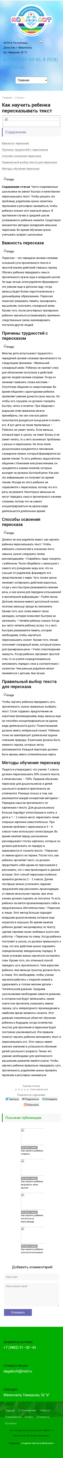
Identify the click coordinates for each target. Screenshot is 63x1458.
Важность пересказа (15, 143)
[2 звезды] (19, 1090)
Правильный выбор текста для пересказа (29, 162)
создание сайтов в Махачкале (37, 1443)
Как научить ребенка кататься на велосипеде (32, 1218)
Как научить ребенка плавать (32, 1152)
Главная (10, 1410)
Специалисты (13, 1416)
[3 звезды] (22, 1090)
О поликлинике (27, 1410)
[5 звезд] (28, 1090)
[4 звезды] (25, 1090)
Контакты (11, 1423)
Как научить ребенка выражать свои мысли (32, 1184)
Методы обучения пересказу (21, 168)
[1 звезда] (16, 1090)
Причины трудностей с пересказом (25, 149)
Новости (45, 1410)
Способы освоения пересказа (21, 156)
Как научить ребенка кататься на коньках (32, 1251)
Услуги (29, 1416)
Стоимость (43, 1416)
